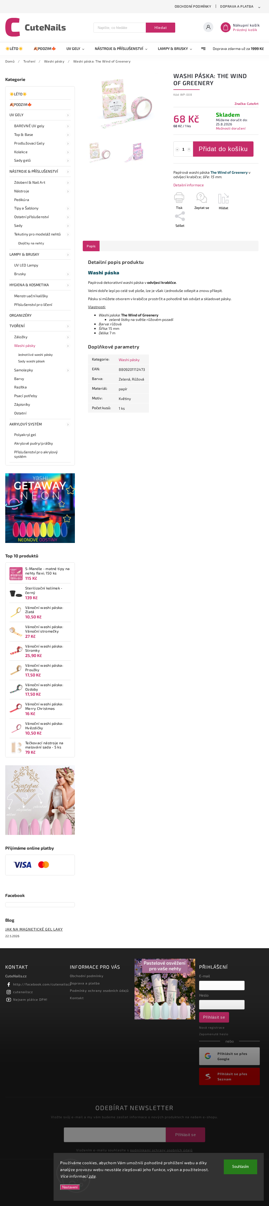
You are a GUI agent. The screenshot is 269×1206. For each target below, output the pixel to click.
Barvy (19, 378)
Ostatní (20, 413)
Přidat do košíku (223, 148)
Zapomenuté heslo (213, 1034)
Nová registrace (212, 1027)
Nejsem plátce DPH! (30, 999)
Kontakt (77, 998)
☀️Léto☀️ (18, 94)
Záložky (20, 337)
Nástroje (21, 191)
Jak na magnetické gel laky (34, 929)
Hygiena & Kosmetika (29, 285)
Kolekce (21, 152)
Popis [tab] (91, 246)
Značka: (246, 103)
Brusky (20, 273)
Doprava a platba (236, 6)
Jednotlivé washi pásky (35, 354)
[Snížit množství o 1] (177, 149)
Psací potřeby (25, 395)
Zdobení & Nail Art (29, 182)
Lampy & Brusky (24, 254)
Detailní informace (188, 185)
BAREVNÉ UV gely (29, 126)
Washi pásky (24, 345)
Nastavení (70, 1187)
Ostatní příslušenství (31, 216)
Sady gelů (22, 160)
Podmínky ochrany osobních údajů (99, 990)
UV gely (16, 114)
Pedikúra (21, 199)
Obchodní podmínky (193, 6)
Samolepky (23, 370)
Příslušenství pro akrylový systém (36, 454)
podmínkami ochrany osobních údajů (161, 1150)
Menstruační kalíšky (31, 296)
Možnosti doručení (231, 128)
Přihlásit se (214, 1017)
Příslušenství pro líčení (33, 304)
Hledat (160, 27)
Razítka (20, 387)
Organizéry (20, 315)
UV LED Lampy (26, 265)
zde (92, 1176)
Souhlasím (240, 1166)
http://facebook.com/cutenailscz (42, 984)
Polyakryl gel (25, 434)
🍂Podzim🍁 (20, 104)
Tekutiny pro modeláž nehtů (37, 234)
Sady (18, 225)
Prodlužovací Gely (29, 143)
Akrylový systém (25, 424)
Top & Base (23, 134)
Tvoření (17, 326)
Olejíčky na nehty (31, 243)
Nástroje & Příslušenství (33, 171)
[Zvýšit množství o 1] (189, 149)
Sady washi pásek (31, 361)
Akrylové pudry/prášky (33, 443)
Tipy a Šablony (26, 208)
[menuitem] (16, 48)
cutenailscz (23, 992)
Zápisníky (22, 404)
